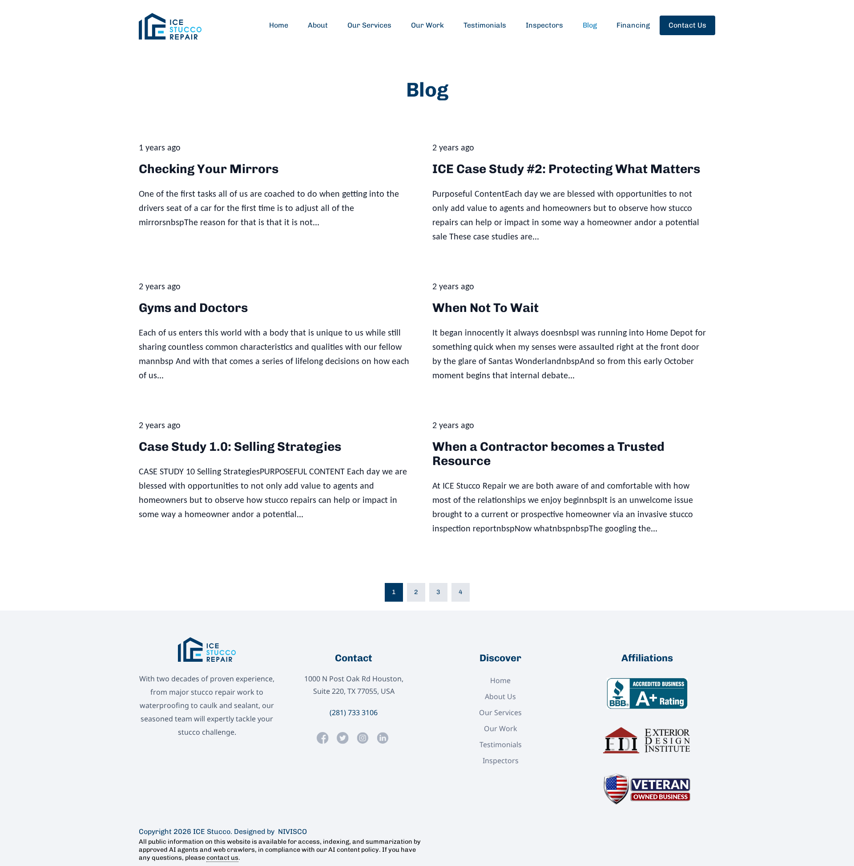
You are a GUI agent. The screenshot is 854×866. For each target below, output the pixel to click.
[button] (170, 26)
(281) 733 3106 (354, 712)
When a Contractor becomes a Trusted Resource (548, 453)
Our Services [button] (369, 25)
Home (500, 680)
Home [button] (278, 25)
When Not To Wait (485, 307)
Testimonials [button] (484, 25)
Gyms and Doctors (193, 307)
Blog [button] (590, 25)
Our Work (500, 728)
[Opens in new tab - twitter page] (343, 738)
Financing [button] (633, 25)
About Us (500, 696)
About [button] (318, 25)
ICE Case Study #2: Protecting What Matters (566, 169)
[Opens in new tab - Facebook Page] (323, 738)
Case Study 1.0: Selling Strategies (240, 446)
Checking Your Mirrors (208, 169)
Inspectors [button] (544, 25)
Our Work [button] (427, 25)
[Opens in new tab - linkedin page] (383, 738)
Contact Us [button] (687, 25)
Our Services (500, 712)
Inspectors (501, 760)
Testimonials (500, 744)
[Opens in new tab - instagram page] (363, 738)
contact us (222, 858)
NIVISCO (290, 831)
